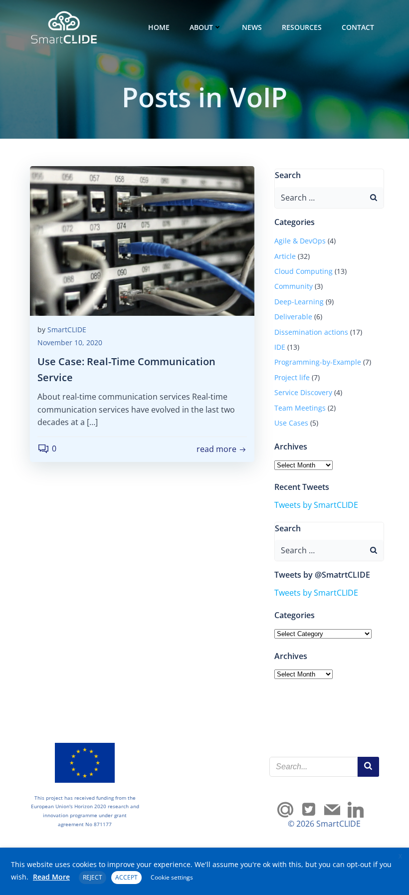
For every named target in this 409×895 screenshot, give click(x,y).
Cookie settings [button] (172, 877)
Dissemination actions (311, 332)
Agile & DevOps (300, 240)
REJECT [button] (92, 877)
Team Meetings (300, 408)
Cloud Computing (303, 271)
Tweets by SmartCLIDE (316, 504)
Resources (302, 27)
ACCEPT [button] (126, 877)
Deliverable (293, 316)
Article (285, 256)
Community (293, 286)
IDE (279, 347)
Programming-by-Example (317, 362)
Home (159, 27)
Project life (292, 377)
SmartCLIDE (66, 329)
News (252, 27)
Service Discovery (303, 392)
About (201, 27)
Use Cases (291, 423)
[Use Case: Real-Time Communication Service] (142, 239)
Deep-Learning (299, 301)
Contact (358, 27)
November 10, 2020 (69, 342)
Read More (51, 877)
